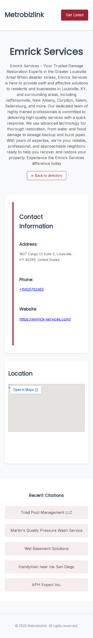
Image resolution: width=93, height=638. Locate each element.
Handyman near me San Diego (46, 566)
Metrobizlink (24, 14)
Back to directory (46, 175)
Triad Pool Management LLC (46, 512)
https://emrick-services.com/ (45, 319)
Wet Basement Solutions (47, 548)
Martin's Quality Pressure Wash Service (46, 530)
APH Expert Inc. (46, 584)
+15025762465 (31, 289)
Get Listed (74, 14)
